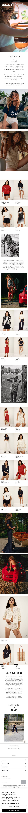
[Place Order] (22, 4)
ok (23, 782)
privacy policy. (14, 803)
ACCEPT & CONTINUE (14, 810)
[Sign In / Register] (19, 5)
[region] (14, 800)
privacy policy (20, 785)
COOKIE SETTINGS (14, 806)
